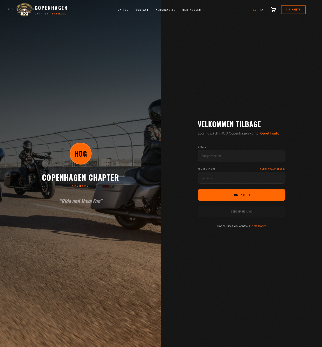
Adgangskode (207, 168)
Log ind (238, 195)
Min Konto (293, 9)
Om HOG (123, 9)
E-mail (202, 146)
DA (254, 9)
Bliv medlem (191, 9)
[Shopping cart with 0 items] (273, 9)
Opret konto (269, 133)
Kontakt (142, 9)
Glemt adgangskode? (272, 168)
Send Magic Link (241, 211)
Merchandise (165, 9)
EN (262, 9)
